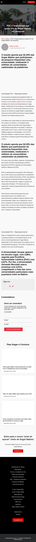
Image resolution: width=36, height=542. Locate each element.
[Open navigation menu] (1, 2)
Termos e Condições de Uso (18, 472)
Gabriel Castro (13, 46)
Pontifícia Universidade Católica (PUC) (13, 101)
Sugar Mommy (18, 494)
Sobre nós (18, 501)
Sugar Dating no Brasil (18, 506)
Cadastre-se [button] (18, 451)
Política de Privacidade (18, 474)
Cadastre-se (31, 2)
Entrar (24, 2)
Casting (18, 514)
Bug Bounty (18, 469)
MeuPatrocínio (20, 99)
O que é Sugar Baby (18, 489)
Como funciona (18, 499)
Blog (7, 39)
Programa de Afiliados (18, 482)
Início (3, 39)
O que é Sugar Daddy (18, 492)
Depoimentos (18, 512)
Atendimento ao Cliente (18, 467)
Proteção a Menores (18, 477)
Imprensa (18, 504)
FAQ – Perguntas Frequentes (18, 479)
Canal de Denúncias (18, 484)
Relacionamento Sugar (18, 497)
